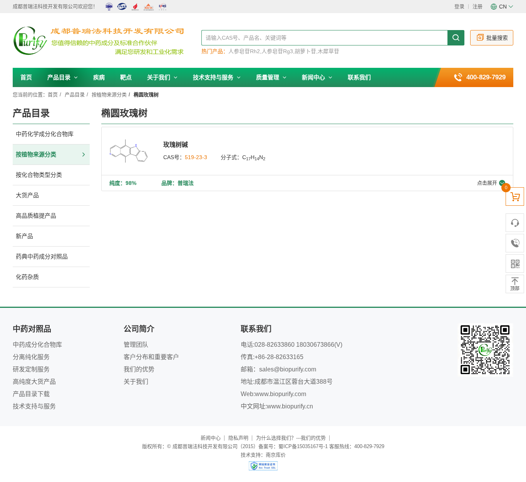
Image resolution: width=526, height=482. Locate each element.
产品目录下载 (31, 394)
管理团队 (136, 344)
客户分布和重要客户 (151, 357)
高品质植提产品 (36, 215)
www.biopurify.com (280, 394)
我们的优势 (139, 369)
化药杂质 (27, 277)
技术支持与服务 (214, 77)
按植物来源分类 (109, 94)
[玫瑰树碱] (128, 151)
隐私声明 (238, 438)
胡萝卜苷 (305, 51)
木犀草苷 (328, 51)
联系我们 (359, 77)
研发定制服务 (31, 369)
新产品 (24, 236)
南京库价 (276, 455)
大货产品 (27, 195)
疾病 (99, 77)
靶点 (126, 77)
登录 (459, 6)
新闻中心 (314, 77)
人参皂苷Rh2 (244, 51)
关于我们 (159, 77)
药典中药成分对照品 (42, 256)
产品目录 (59, 77)
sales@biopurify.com (287, 369)
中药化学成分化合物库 (45, 134)
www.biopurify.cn (290, 406)
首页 (26, 77)
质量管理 (268, 77)
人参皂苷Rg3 (277, 51)
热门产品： (214, 51)
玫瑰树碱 (175, 144)
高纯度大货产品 (34, 381)
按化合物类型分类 (39, 174)
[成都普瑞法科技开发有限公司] (107, 40)
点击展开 (487, 183)
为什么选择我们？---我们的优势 (291, 438)
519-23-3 (196, 157)
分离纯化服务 (31, 357)
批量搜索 (497, 38)
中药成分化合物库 (37, 344)
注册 (477, 6)
